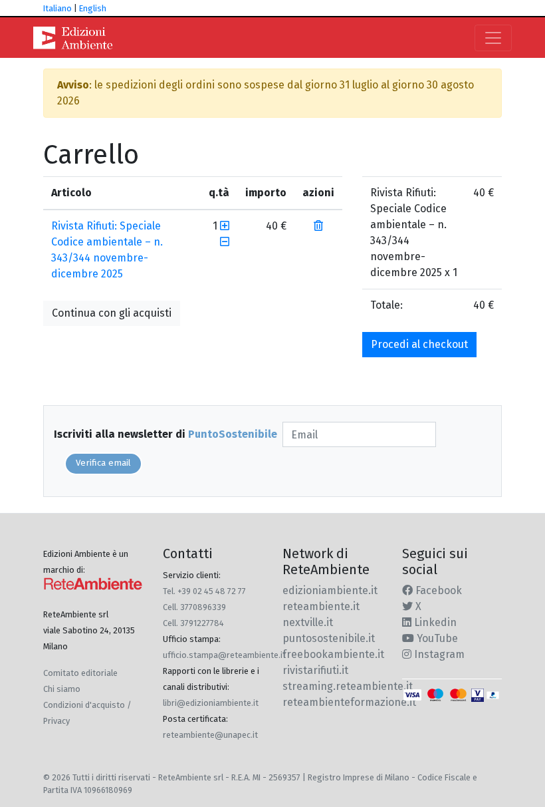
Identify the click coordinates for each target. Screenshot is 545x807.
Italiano (57, 8)
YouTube (436, 638)
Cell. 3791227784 (193, 623)
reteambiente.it (321, 606)
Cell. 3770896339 (194, 607)
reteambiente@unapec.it (210, 735)
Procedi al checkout (419, 344)
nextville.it (307, 622)
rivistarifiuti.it (315, 670)
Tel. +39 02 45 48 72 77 (204, 591)
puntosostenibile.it (328, 638)
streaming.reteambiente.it (347, 686)
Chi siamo (61, 689)
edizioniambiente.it (330, 590)
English (92, 8)
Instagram (438, 654)
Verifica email (103, 463)
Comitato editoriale (80, 673)
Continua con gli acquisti (111, 313)
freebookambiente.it (333, 654)
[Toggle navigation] (493, 38)
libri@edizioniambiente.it (211, 703)
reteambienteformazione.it (349, 702)
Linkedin (434, 622)
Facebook (437, 590)
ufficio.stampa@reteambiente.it (224, 655)
